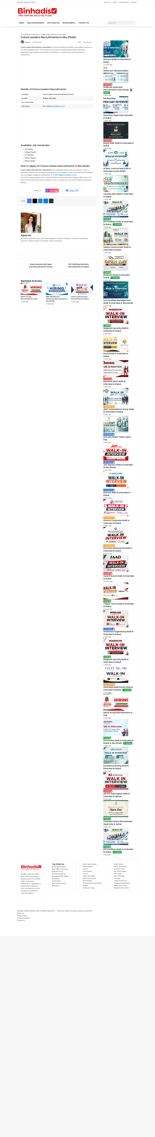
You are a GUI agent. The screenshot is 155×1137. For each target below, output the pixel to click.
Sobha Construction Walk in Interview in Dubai (117, 248)
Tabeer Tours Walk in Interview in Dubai (118, 605)
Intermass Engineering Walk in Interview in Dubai (118, 633)
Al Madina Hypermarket (122, 883)
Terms (115, 2)
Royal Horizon (118, 864)
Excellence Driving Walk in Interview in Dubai (116, 767)
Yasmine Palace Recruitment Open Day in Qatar (118, 822)
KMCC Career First (120, 885)
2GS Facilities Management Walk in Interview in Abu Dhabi (118, 301)
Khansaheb (56, 878)
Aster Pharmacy (119, 876)
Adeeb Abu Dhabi (120, 866)
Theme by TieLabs (63, 911)
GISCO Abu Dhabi (89, 876)
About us (107, 2)
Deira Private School (59, 883)
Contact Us (84, 23)
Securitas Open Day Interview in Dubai (118, 116)
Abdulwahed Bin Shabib (60, 876)
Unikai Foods (56, 881)
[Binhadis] (37, 12)
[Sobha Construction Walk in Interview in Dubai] (115, 245)
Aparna (27, 42)
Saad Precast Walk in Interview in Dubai (118, 577)
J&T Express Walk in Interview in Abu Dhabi (118, 466)
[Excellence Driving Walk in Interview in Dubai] (115, 763)
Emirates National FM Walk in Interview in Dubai (117, 549)
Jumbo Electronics (120, 881)
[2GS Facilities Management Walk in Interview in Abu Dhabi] (115, 298)
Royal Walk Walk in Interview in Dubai (118, 144)
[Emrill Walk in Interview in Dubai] (115, 351)
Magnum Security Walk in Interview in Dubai (116, 329)
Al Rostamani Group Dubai (92, 883)
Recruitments (69, 23)
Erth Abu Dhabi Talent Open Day (117, 438)
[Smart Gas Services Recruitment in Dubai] (82, 294)
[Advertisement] (57, 72)
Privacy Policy (124, 2)
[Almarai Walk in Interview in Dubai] (115, 57)
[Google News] (52, 190)
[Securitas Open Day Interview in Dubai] (115, 113)
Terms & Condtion (23, 918)
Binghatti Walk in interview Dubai (116, 276)
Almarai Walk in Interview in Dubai (117, 60)
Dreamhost (88, 911)
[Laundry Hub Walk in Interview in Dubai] (115, 191)
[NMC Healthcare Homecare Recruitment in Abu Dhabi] (57, 294)
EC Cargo (117, 878)
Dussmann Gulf (119, 869)
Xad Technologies (120, 871)
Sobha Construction (59, 867)
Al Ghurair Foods (89, 888)
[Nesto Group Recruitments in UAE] (32, 294)
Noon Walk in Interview (60, 869)
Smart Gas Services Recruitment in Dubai (80, 298)
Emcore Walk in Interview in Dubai (116, 494)
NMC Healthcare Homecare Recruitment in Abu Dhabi (56, 299)
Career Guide (30, 34)
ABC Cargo (117, 873)
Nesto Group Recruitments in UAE (29, 298)
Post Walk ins (53, 23)
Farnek (85, 873)
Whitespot (55, 886)
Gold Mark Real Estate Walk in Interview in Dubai (118, 688)
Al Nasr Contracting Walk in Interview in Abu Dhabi (117, 170)
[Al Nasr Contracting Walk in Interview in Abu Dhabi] (115, 166)
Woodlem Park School (121, 888)
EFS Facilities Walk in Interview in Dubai (118, 223)
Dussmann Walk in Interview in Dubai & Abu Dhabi (118, 742)
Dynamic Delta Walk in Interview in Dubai (114, 382)
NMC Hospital (87, 866)
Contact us (21, 920)
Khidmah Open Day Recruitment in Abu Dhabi (117, 90)
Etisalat (85, 885)
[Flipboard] (72, 190)
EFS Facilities (87, 881)
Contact (134, 2)
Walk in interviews (35, 23)
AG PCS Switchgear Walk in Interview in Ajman (116, 795)
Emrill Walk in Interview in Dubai (115, 355)
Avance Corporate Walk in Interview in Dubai (116, 521)
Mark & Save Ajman (89, 878)
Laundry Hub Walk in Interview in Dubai (118, 195)
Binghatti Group (57, 871)
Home (21, 23)
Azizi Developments (59, 874)
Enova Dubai (87, 871)
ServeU (85, 869)
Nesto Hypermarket (90, 864)
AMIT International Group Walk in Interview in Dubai (118, 410)
